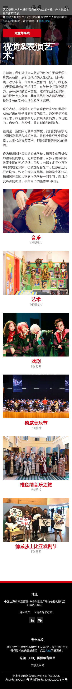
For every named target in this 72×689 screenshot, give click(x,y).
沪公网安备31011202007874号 (48, 679)
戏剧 (36, 361)
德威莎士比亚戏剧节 (36, 546)
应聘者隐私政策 (43, 612)
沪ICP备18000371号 (17, 679)
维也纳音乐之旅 (36, 484)
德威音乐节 (36, 423)
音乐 (36, 237)
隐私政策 (25, 612)
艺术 (36, 299)
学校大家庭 (37, 665)
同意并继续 (22, 33)
